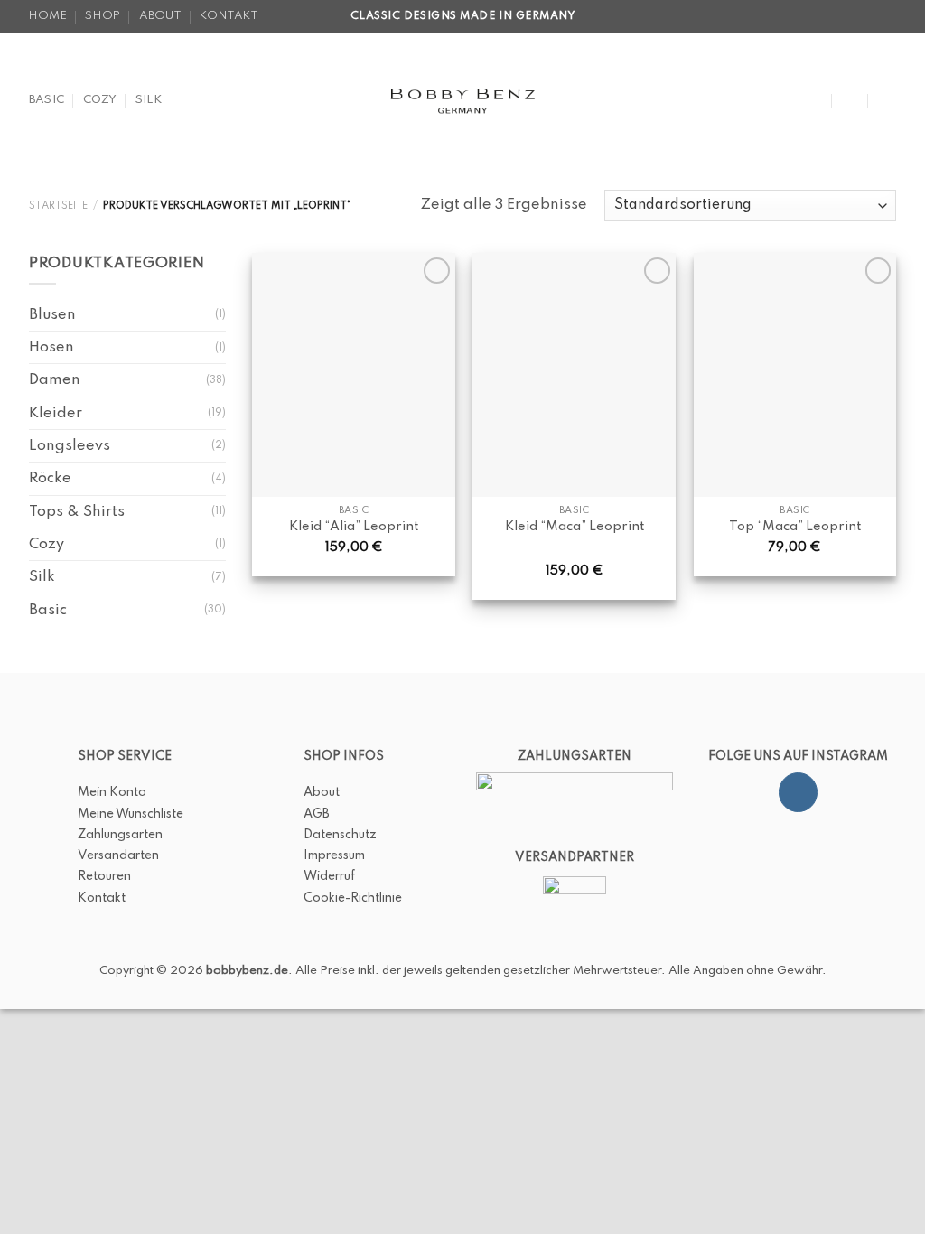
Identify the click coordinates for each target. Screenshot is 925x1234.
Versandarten (118, 855)
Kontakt (229, 16)
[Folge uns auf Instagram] (798, 792)
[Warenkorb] (887, 100)
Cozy (100, 100)
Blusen (52, 315)
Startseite (58, 206)
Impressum (334, 855)
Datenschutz (340, 834)
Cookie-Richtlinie (353, 898)
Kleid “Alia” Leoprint (353, 526)
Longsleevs (69, 445)
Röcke (50, 478)
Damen (54, 380)
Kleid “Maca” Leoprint (574, 526)
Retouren (104, 876)
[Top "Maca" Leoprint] (795, 374)
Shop (102, 16)
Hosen (51, 347)
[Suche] (815, 99)
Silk (148, 100)
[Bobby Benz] (463, 100)
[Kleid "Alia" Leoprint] (353, 374)
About (160, 16)
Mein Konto (112, 792)
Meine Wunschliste (130, 814)
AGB (317, 814)
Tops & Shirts (77, 511)
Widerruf (329, 876)
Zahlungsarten (120, 834)
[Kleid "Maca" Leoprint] (574, 374)
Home (48, 16)
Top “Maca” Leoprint (795, 526)
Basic (46, 100)
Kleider (55, 413)
